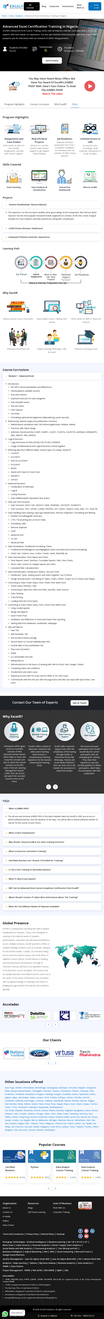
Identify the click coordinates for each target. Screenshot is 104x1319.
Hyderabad (84, 1094)
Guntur (75, 1094)
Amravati (73, 1087)
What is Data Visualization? (22, 833)
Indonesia (43, 1117)
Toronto (88, 1126)
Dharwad (84, 1091)
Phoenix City (60, 1123)
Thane (7, 1107)
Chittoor (75, 1091)
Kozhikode (9, 1100)
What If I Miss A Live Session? (22, 879)
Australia (60, 1110)
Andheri (18, 1087)
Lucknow (39, 1100)
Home (4, 15)
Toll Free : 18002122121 (84, 1315)
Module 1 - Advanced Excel (21, 376)
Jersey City (74, 1117)
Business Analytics (66, 1263)
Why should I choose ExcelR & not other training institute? (36, 842)
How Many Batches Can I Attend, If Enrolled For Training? (36, 860)
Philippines (49, 1123)
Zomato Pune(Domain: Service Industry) (27, 204)
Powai (47, 1104)
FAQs (75, 104)
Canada (22, 1113)
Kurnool (86, 1097)
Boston (95, 1110)
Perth (41, 1123)
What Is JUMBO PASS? (19, 808)
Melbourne (43, 1120)
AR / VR (71, 1242)
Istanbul (58, 1117)
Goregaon (39, 1094)
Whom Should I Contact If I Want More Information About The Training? (43, 897)
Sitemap (61, 1234)
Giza (90, 1113)
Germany (83, 1113)
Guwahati (67, 1094)
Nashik (34, 1104)
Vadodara (33, 1107)
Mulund (67, 1100)
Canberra (31, 1113)
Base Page (9, 1087)
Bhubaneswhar (24, 1091)
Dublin (66, 1113)
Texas (72, 1126)
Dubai (59, 1113)
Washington (50, 1130)
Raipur (66, 1104)
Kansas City (86, 1117)
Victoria (32, 1130)
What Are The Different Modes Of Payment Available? (34, 906)
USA (15, 1130)
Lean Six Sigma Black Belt (64, 1259)
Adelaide (18, 1110)
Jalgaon (8, 1097)
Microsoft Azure (83, 1251)
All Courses (30, 6)
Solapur (86, 1104)
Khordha (78, 1097)
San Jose (28, 1126)
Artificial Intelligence (36, 1242)
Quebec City (79, 1123)
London (15, 1120)
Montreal (62, 1120)
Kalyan (33, 1097)
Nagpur (91, 1100)
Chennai (55, 1091)
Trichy (14, 1107)
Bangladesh (79, 1110)
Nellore (27, 1104)
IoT (85, 1242)
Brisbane (9, 1113)
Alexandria (28, 1110)
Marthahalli (58, 1100)
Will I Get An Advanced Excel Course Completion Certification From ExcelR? (44, 888)
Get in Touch (79, 702)
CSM (66, 1270)
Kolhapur (62, 1097)
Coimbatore (65, 1091)
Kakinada (19, 1100)
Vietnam (40, 1130)
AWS (52, 1251)
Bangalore (91, 1087)
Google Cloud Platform (14, 1255)
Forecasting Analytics (45, 1248)
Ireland (51, 1117)
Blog (44, 6)
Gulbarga (49, 1094)
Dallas (47, 1113)
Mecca (34, 1120)
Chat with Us (16, 1313)
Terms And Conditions (13, 1234)
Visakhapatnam (56, 1107)
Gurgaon (58, 1094)
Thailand (79, 1126)
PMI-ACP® (37, 1270)
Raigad (60, 1104)
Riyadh (89, 1123)
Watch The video (53, 93)
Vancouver (23, 1130)
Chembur (47, 1091)
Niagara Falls (23, 1123)
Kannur (70, 1097)
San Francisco (17, 1126)
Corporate (54, 6)
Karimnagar (29, 1100)
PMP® (27, 1270)
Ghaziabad (29, 1094)
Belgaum (82, 1087)
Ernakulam (9, 1094)
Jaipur (14, 1097)
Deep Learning (20, 1263)
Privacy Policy (32, 1234)
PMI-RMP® (49, 1270)
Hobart (15, 1117)
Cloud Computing (64, 1251)
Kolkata (53, 1097)
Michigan (53, 1120)
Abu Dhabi (9, 1110)
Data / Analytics (16, 15)
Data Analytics (85, 1263)
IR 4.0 (79, 1242)
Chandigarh (37, 1091)
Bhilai (7, 1091)
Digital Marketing (33, 1251)
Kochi (46, 1097)
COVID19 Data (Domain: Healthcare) (26, 228)
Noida (20, 1104)
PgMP (59, 1270)
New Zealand (11, 1123)
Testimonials (45, 46)
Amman (37, 1110)
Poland (70, 1123)
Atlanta (52, 1110)
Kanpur (40, 1097)
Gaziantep (74, 1113)
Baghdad (69, 1110)
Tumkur (94, 1104)
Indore (92, 1094)
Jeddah (66, 1117)
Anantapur (63, 1087)
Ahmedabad (28, 1087)
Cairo (16, 1113)
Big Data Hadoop (47, 1263)
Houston (34, 1117)
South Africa (55, 1126)
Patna (41, 1104)
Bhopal (14, 1091)
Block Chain (8, 1245)
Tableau (33, 1263)
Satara (79, 1104)
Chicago (39, 1113)
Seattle (36, 1126)
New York (90, 1120)
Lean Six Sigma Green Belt (37, 1259)
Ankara (45, 1110)
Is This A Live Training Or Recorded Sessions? (30, 869)
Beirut (87, 1110)
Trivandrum (23, 1107)
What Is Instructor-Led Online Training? (27, 851)
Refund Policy (47, 1234)
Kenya (94, 1117)
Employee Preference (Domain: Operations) (29, 237)
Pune (53, 1104)
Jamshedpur (23, 1097)
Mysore (83, 1100)
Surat (72, 1104)
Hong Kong (24, 1117)
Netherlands (80, 1120)
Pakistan (34, 1123)
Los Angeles (25, 1120)
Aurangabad (52, 1087)
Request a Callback (48, 1315)
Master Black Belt (92, 1259)
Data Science (17, 1266)
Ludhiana (48, 1100)
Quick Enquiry (52, 60)
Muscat (70, 1120)
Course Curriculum (39, 104)
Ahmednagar (40, 1087)
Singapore (44, 1126)
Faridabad (19, 1094)
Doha (53, 1113)
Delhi (91, 1091)
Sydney (65, 1126)
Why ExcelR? (60, 104)
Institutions (68, 6)
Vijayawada (43, 1107)
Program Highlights (14, 104)
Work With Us (80, 6)
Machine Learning (57, 1242)
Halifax (8, 1117)
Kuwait (8, 1120)
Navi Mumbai (11, 1104)
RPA (46, 1251)
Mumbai (75, 1100)
